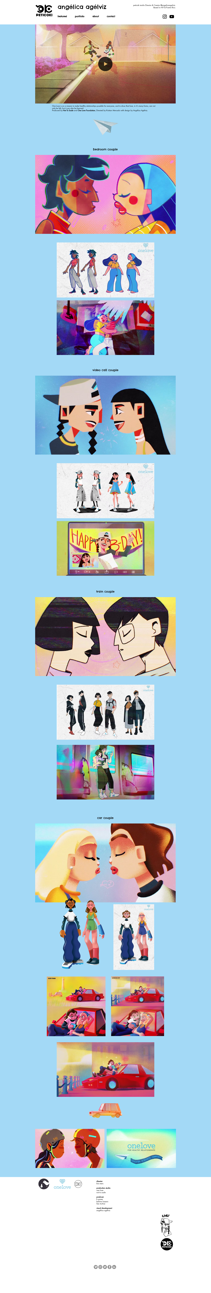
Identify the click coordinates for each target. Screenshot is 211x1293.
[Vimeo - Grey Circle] (96, 1267)
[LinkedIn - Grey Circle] (114, 1267)
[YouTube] (172, 16)
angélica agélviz (82, 6)
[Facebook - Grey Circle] (110, 1267)
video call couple (105, 370)
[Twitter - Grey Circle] (105, 1267)
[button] (79, 17)
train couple (105, 591)
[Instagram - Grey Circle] (100, 1267)
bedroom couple (105, 149)
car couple (105, 818)
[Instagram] (165, 16)
